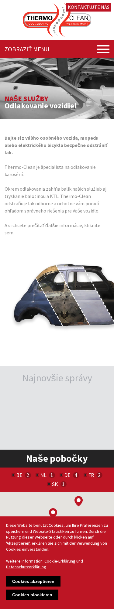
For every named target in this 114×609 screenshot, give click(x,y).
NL (43, 475)
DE (67, 475)
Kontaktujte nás (88, 7)
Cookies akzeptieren (33, 581)
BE (19, 475)
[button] (53, 513)
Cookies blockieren (32, 594)
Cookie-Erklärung (59, 561)
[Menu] (103, 49)
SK (55, 484)
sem (9, 233)
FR (91, 475)
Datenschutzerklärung (26, 567)
